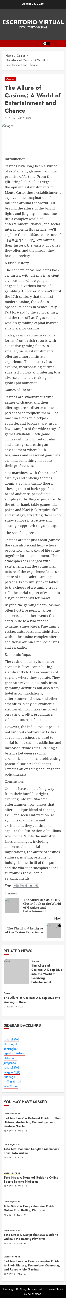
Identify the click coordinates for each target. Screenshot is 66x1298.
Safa (7, 118)
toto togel (10, 1077)
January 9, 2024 (22, 118)
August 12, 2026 (13, 1157)
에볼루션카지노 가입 (20, 240)
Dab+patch (10, 1058)
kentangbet (10, 1049)
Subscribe (61, 43)
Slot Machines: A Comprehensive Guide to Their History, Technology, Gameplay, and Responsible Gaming (32, 1265)
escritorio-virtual (33, 22)
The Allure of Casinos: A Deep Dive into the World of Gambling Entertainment (46, 974)
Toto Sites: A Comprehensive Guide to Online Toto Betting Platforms (31, 1208)
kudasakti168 (11, 1039)
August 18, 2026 (13, 1131)
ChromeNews (54, 1289)
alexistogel (10, 1044)
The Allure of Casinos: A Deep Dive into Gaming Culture (32, 1000)
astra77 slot (11, 1086)
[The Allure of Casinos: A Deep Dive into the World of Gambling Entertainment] (16, 971)
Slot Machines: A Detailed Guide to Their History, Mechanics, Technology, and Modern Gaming (33, 1122)
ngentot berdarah (14, 1053)
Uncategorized (12, 1113)
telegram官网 (12, 1072)
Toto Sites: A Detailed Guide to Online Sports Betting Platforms (31, 1179)
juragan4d (10, 1063)
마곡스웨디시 (12, 1082)
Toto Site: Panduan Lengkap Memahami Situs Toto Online (31, 1151)
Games (10, 79)
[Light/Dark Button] (46, 43)
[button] (54, 43)
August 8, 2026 (13, 1215)
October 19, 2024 (14, 1006)
